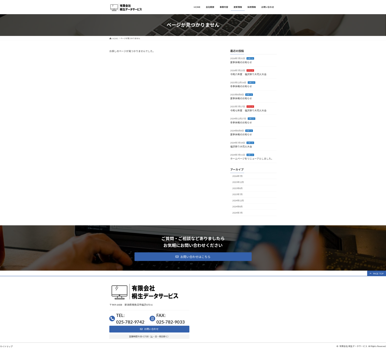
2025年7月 (237, 194)
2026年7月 (237, 176)
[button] (193, 256)
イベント (250, 70)
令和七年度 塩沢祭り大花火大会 (248, 110)
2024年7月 (237, 212)
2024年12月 (238, 200)
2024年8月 (237, 206)
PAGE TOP (374, 336)
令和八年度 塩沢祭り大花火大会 (248, 74)
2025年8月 (237, 188)
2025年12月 (238, 182)
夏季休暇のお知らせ (241, 62)
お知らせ (250, 58)
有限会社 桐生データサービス (353, 346)
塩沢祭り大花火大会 (241, 146)
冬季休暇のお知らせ (241, 86)
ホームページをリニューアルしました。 (252, 158)
